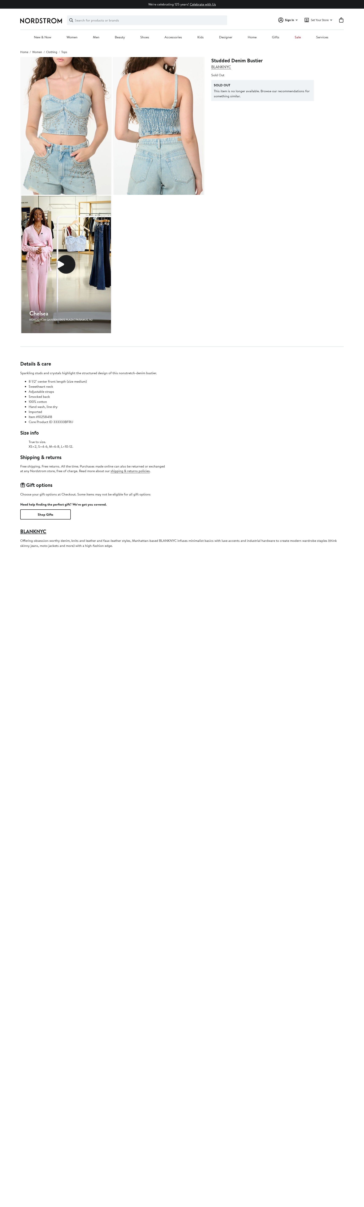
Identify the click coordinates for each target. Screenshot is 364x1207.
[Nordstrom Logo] (41, 20)
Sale (298, 37)
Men (96, 37)
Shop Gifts (45, 514)
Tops (64, 52)
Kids (200, 37)
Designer (225, 37)
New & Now (42, 37)
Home (252, 37)
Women (72, 37)
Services (322, 37)
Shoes (144, 37)
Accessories (173, 37)
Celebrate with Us (203, 4)
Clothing (51, 52)
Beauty (120, 37)
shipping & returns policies (130, 471)
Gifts (275, 37)
